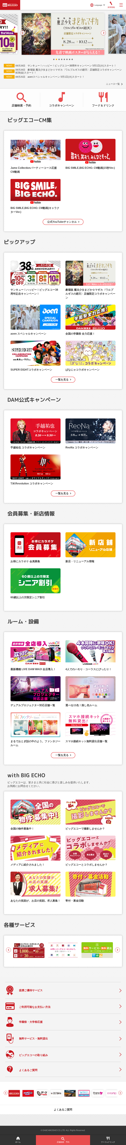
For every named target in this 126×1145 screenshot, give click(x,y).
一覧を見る (62, 379)
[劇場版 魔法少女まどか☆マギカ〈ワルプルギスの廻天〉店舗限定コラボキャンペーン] (63, 34)
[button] (53, 59)
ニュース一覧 (113, 84)
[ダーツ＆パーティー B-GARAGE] (42, 1093)
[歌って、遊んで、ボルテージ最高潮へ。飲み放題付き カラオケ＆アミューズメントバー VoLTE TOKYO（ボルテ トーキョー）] (56, 1093)
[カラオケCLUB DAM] (28, 1093)
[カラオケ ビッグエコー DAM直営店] (14, 1093)
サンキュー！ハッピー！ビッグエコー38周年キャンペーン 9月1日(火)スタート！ (72, 65)
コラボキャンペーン (61, 105)
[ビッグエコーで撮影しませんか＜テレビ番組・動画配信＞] (84, 1093)
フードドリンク (108, 1142)
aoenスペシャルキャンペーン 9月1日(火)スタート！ (56, 76)
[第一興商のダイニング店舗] (70, 1093)
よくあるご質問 (63, 1109)
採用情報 (111, 7)
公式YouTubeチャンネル (62, 221)
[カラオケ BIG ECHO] (10, 5)
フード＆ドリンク (103, 105)
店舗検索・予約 (21, 105)
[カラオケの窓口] (111, 1093)
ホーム (18, 1142)
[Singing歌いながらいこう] (98, 1093)
